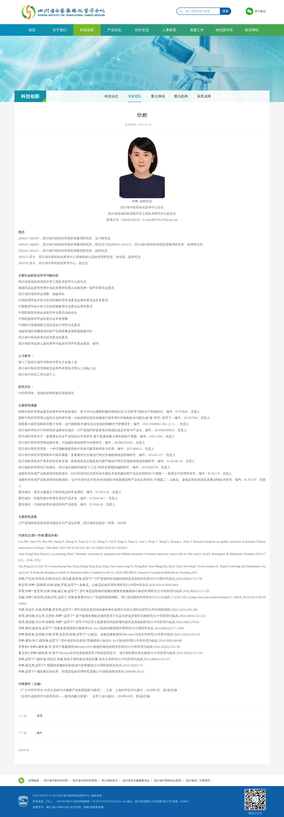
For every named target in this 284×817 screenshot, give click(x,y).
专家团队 (135, 96)
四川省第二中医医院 (198, 780)
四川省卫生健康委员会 (136, 780)
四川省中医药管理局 (85, 780)
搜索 (225, 11)
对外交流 (142, 30)
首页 (32, 30)
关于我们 (59, 30)
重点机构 (181, 96)
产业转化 (114, 30)
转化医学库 (224, 30)
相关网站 (252, 30)
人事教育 (169, 30)
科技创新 (87, 30)
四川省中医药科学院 (56, 780)
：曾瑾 (30, 715)
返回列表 (23, 750)
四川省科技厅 (110, 780)
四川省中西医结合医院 (167, 780)
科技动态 (111, 96)
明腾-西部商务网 (94, 807)
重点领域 (158, 96)
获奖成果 (204, 96)
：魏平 (30, 733)
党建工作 (197, 30)
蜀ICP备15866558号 (57, 807)
